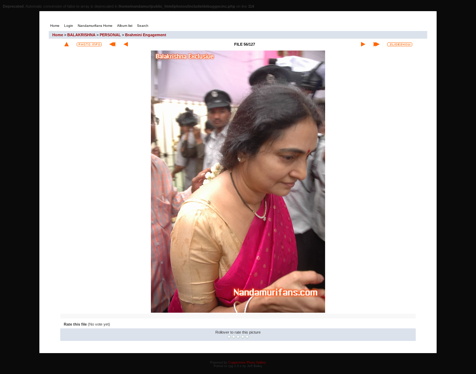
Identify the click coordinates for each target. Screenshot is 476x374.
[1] (229, 336)
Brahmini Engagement (145, 35)
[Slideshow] (400, 44)
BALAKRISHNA (81, 35)
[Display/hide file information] (89, 44)
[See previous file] (126, 44)
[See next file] (363, 44)
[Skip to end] (376, 44)
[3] (238, 336)
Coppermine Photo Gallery (247, 362)
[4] (242, 336)
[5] (247, 336)
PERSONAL (110, 35)
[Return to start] (112, 44)
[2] (233, 336)
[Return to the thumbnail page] (66, 44)
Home (57, 35)
